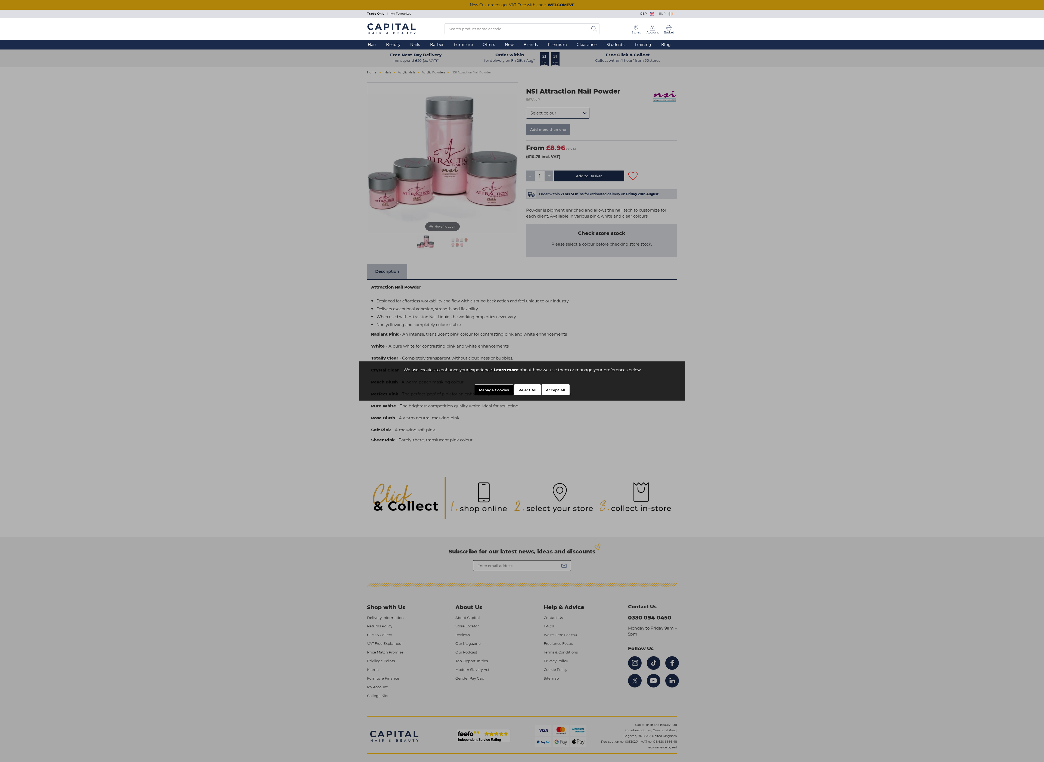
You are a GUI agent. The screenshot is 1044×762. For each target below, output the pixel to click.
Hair (372, 44)
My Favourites (400, 14)
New (509, 44)
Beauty (393, 44)
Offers (489, 44)
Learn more (506, 369)
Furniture (463, 44)
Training (643, 44)
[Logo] (391, 28)
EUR (663, 14)
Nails (415, 44)
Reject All (527, 390)
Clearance (587, 44)
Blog (666, 44)
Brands (531, 44)
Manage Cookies (494, 390)
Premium (557, 44)
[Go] (594, 28)
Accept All (555, 390)
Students (616, 44)
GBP (644, 14)
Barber (437, 44)
